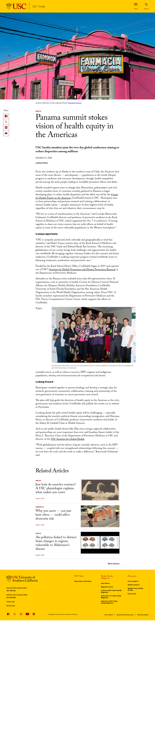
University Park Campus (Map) (16, 588)
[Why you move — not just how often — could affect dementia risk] (100, 516)
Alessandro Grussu (74, 103)
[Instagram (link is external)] (21, 614)
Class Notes (105, 583)
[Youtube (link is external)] (27, 614)
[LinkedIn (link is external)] (6, 127)
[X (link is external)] (6, 122)
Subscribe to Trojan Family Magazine (111, 597)
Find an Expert (133, 581)
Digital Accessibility (143, 614)
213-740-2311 (11, 591)
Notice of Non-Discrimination (125, 614)
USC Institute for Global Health (67, 439)
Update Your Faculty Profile (135, 589)
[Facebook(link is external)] (6, 116)
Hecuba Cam (10, 605)
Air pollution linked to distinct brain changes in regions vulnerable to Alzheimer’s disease (56, 543)
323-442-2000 (11, 597)
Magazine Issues (107, 587)
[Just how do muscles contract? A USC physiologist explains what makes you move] (100, 490)
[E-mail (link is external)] (6, 133)
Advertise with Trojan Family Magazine (109, 602)
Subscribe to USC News (83, 581)
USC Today (38, 6)
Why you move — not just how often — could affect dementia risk (53, 515)
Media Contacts (134, 585)
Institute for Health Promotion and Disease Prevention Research (82, 270)
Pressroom (132, 594)
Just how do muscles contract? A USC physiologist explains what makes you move (56, 489)
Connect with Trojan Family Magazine (111, 591)
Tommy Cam (10, 601)
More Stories (113, 563)
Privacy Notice (109, 614)
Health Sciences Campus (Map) (16, 595)
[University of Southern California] (16, 6)
